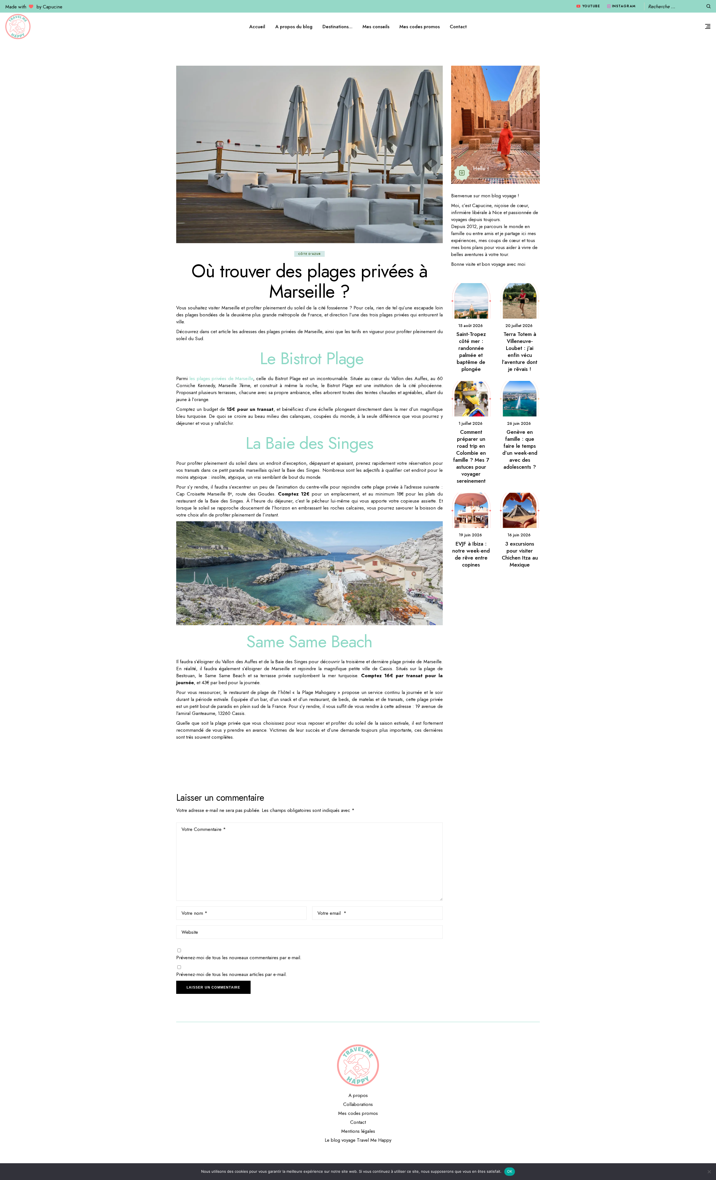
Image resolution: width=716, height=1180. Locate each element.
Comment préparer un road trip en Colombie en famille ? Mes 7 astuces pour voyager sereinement (471, 456)
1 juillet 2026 (470, 423)
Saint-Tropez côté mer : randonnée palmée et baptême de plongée (471, 351)
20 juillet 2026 (519, 325)
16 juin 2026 (519, 535)
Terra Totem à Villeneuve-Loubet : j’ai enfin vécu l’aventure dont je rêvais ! (519, 351)
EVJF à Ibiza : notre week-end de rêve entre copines (471, 554)
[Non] (709, 1171)
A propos (358, 1095)
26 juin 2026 (519, 423)
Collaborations (358, 1104)
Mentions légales (358, 1131)
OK (509, 1171)
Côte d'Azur (309, 254)
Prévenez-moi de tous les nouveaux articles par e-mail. (231, 974)
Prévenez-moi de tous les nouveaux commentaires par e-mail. (239, 957)
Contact (358, 1122)
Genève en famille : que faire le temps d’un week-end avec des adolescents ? (519, 449)
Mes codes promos (358, 1113)
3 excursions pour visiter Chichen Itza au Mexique (520, 554)
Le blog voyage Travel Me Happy (358, 1140)
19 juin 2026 (470, 535)
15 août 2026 (470, 325)
